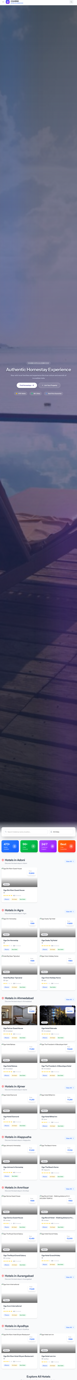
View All (69, 861)
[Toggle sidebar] (3, 2)
